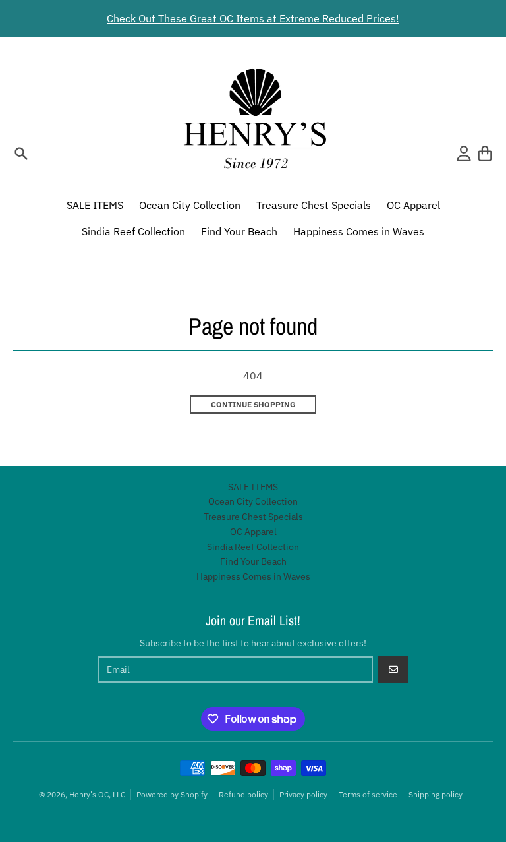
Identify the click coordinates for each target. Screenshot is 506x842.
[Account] (464, 153)
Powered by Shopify (172, 794)
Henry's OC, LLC (97, 794)
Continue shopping (253, 404)
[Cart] (485, 153)
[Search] (21, 153)
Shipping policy (435, 794)
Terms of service (368, 794)
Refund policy (243, 794)
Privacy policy (303, 794)
